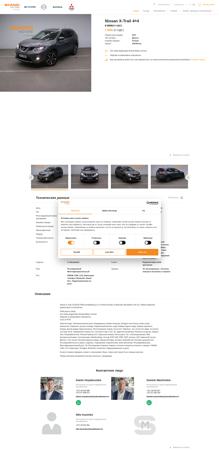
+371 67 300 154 (153, 393)
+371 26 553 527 (153, 391)
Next (187, 177)
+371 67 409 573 (83, 393)
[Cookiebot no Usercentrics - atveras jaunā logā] (148, 203)
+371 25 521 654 (83, 425)
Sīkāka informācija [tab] (109, 211)
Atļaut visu (142, 252)
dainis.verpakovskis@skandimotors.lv (92, 397)
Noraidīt (77, 252)
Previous (31, 177)
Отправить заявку (197, 60)
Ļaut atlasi (109, 252)
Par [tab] (143, 211)
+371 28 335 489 (83, 391)
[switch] (96, 242)
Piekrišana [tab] (75, 211)
